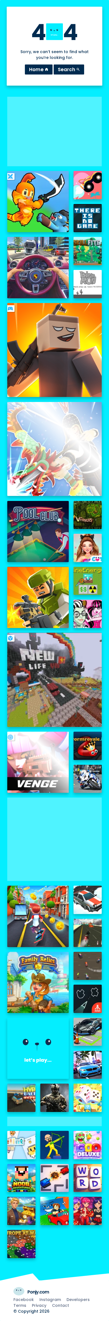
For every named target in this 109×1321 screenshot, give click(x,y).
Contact (60, 1305)
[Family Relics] (38, 982)
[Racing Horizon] (88, 1065)
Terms (19, 1305)
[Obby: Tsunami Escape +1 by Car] (54, 1211)
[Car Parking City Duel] (88, 1032)
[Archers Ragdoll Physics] (54, 1145)
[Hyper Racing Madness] (21, 1098)
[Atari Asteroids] (88, 999)
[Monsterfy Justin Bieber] (88, 614)
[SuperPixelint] (21, 1145)
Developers (78, 1299)
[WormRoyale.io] (88, 746)
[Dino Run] (88, 284)
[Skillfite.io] (88, 251)
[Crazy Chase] (88, 966)
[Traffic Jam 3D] (38, 267)
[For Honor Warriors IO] (38, 1048)
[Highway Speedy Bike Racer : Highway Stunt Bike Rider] (88, 933)
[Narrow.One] (54, 449)
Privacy (39, 1305)
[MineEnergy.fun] (88, 581)
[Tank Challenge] (54, 1178)
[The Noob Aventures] (21, 1178)
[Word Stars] (88, 1178)
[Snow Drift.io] (88, 900)
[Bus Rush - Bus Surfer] (38, 916)
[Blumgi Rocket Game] (88, 185)
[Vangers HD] (88, 515)
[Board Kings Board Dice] (88, 1098)
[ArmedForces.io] (54, 1098)
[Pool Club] (38, 531)
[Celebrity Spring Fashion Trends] (88, 548)
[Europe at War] (21, 1244)
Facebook (23, 1299)
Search (69, 69)
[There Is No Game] (88, 218)
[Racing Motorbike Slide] (88, 779)
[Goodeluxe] (88, 1145)
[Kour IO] (38, 597)
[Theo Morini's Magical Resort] (21, 1211)
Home (38, 69)
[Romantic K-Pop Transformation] (88, 1211)
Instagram (50, 1299)
